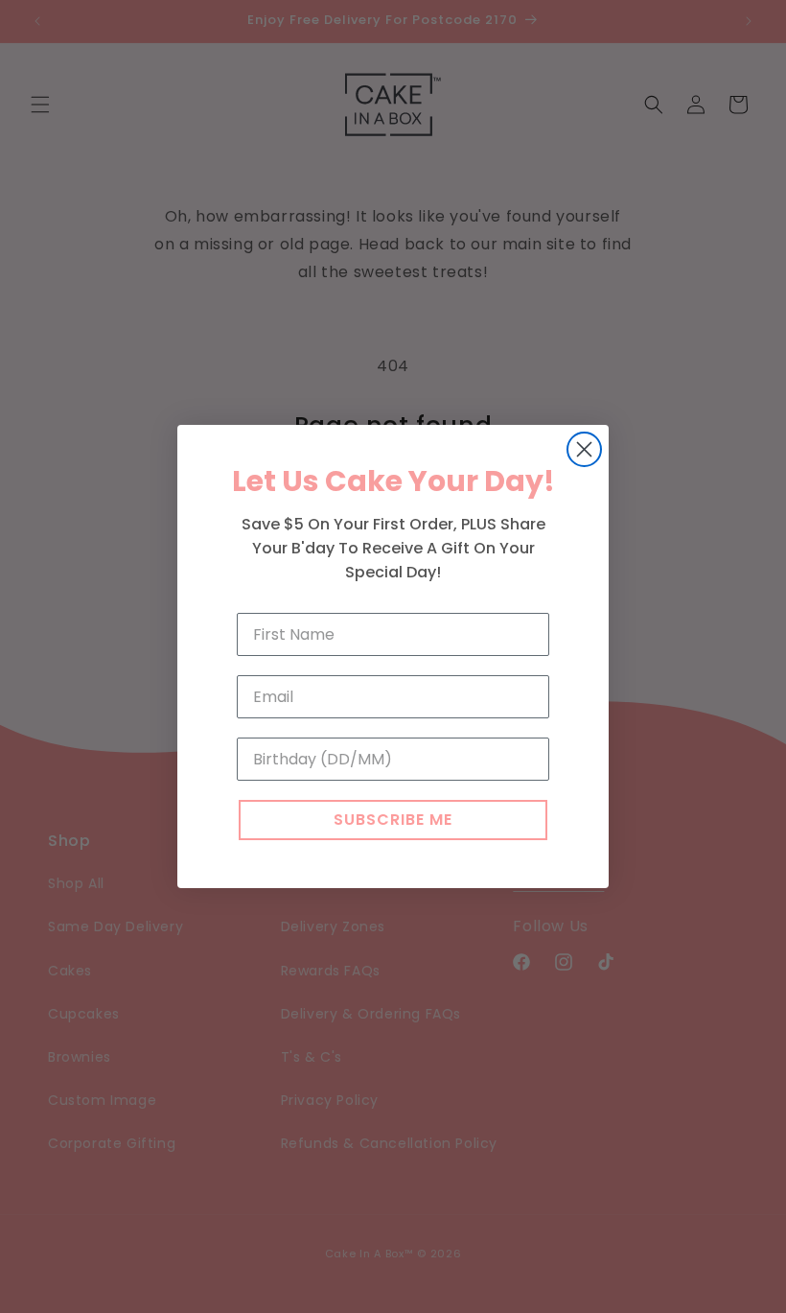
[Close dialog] (584, 449)
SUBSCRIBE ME (393, 820)
